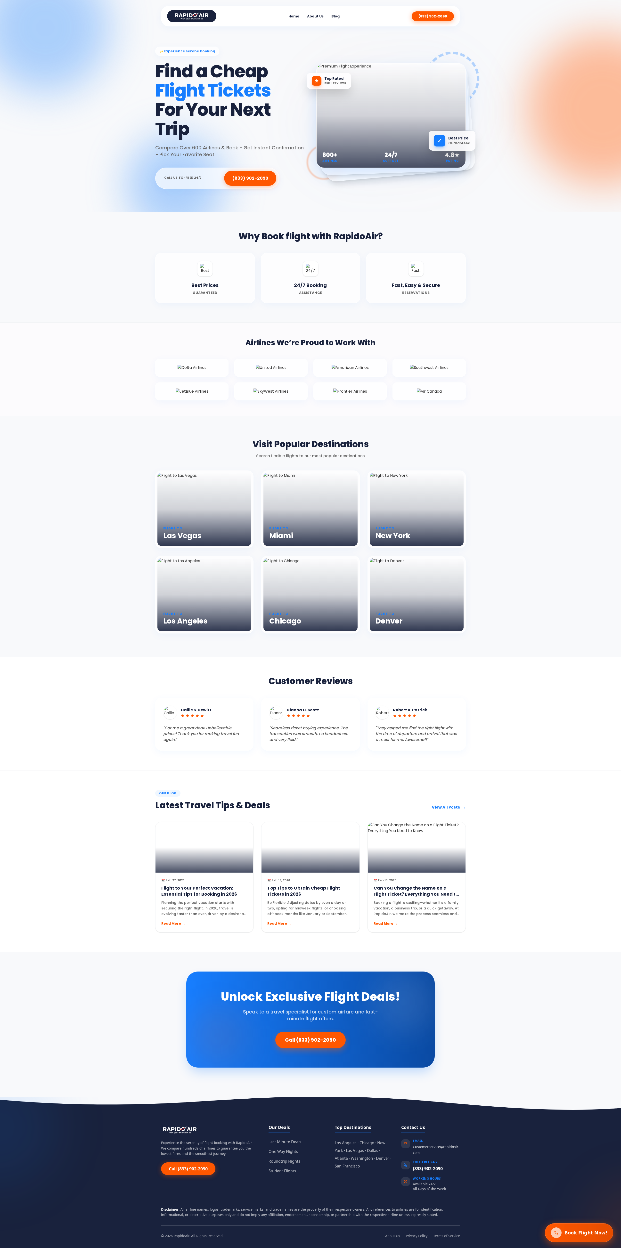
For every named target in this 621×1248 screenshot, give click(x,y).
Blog (335, 16)
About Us (315, 16)
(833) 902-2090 (432, 16)
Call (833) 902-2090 (310, 1040)
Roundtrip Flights (284, 1161)
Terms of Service (446, 1235)
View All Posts (449, 807)
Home (293, 16)
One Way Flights (283, 1151)
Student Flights (282, 1171)
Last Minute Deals (285, 1141)
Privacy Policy (416, 1235)
